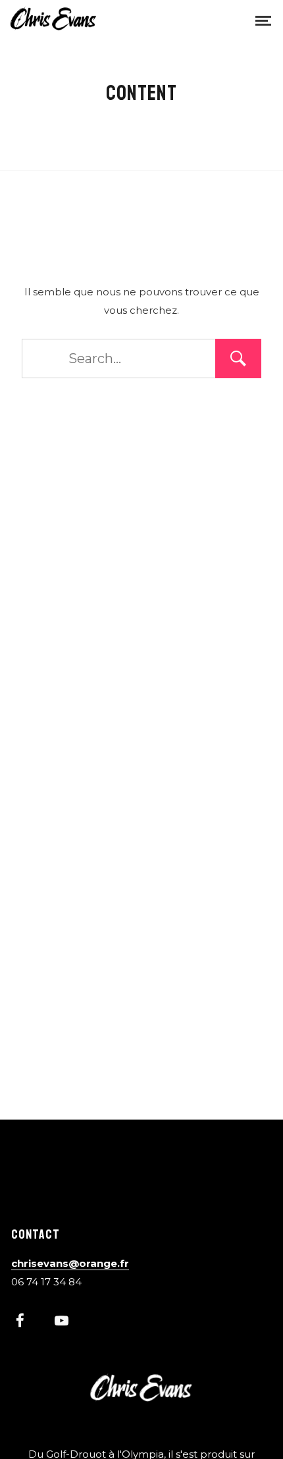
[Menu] (263, 19)
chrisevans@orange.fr (70, 1263)
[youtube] (61, 1327)
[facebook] (27, 1322)
